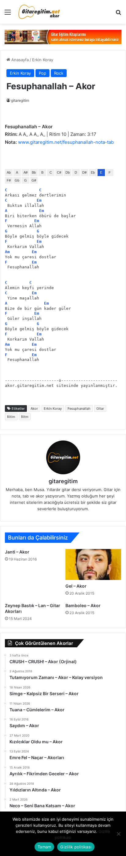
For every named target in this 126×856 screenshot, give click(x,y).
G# (33, 180)
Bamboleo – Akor (83, 605)
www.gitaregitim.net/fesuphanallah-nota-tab (66, 142)
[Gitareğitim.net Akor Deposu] (39, 11)
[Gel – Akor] (93, 564)
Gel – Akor (76, 586)
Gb (17, 180)
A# (26, 172)
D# (84, 172)
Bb (34, 172)
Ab (9, 172)
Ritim (11, 417)
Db (67, 172)
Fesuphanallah (79, 408)
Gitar (100, 408)
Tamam (44, 846)
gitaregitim (20, 100)
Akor (34, 408)
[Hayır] (118, 834)
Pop (42, 73)
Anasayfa (19, 59)
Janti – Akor (17, 551)
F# (9, 180)
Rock (58, 73)
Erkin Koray (42, 59)
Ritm (24, 417)
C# (59, 172)
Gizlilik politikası (75, 846)
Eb (93, 172)
